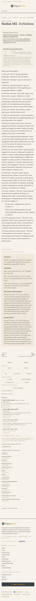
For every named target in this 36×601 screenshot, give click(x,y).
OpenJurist (4, 17)
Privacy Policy (5, 596)
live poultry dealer (6, 456)
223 (18, 303)
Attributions (17, 594)
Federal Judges (6, 554)
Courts (3, 556)
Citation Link (17, 373)
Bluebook (29, 373)
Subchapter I (23, 17)
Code (3, 550)
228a (15, 327)
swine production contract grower (11, 499)
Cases (3, 548)
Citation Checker (6, 568)
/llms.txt (4, 577)
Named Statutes (6, 561)
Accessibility (18, 592)
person (3, 470)
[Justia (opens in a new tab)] (22, 541)
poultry (3, 474)
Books (3, 565)
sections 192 (7, 303)
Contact (27, 592)
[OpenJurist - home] (18, 6)
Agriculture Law (6, 446)
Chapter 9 (15, 17)
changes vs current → (8, 415)
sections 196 (7, 327)
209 (13, 303)
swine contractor (6, 492)
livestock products (7, 463)
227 (21, 303)
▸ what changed (6, 405)
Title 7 (10, 17)
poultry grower (6, 478)
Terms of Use (26, 594)
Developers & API (6, 574)
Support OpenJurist (18, 584)
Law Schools (5, 559)
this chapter (13, 71)
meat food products (7, 467)
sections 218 (19, 305)
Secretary (4, 488)
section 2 (29, 260)
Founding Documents (7, 563)
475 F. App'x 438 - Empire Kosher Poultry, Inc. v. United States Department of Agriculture (17, 40)
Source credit (7, 407)
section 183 (14, 264)
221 (16, 303)
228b (23, 299)
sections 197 (16, 299)
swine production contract (9, 495)
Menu (5, 11)
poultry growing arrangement (9, 481)
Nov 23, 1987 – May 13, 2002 (10, 409)
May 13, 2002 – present (9, 400)
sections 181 (11, 309)
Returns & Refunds (7, 594)
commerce (4, 453)
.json (8, 508)
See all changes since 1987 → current (10, 435)
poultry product (6, 485)
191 (28, 329)
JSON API (4, 579)
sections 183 (23, 329)
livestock (4, 460)
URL (6, 373)
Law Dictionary (6, 552)
